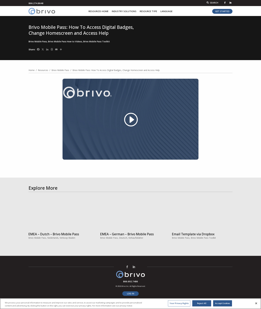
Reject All (201, 303)
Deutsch (123, 237)
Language (166, 11)
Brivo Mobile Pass (38, 41)
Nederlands (52, 237)
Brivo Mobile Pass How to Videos (65, 41)
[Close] (256, 303)
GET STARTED (222, 11)
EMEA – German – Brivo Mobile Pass (127, 234)
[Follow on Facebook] (225, 3)
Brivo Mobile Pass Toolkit (96, 41)
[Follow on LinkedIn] (230, 3)
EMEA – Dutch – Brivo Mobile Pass (53, 234)
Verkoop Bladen (67, 237)
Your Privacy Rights (179, 303)
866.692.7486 (130, 281)
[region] (130, 303)
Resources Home (98, 11)
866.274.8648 (36, 3)
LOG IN (130, 293)
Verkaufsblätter (135, 237)
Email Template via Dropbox (193, 234)
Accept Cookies (222, 303)
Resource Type (148, 11)
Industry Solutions (124, 11)
